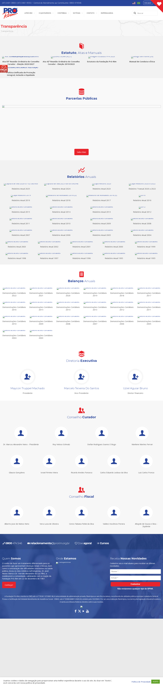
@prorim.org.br (50, 543)
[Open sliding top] (156, 6)
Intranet (147, 3)
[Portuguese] (138, 3)
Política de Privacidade (141, 682)
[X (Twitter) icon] (79, 611)
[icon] (87, 611)
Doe (85, 543)
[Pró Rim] (10, 13)
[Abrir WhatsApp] (156, 679)
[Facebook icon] (75, 611)
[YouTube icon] (83, 611)
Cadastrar (135, 584)
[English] (134, 3)
